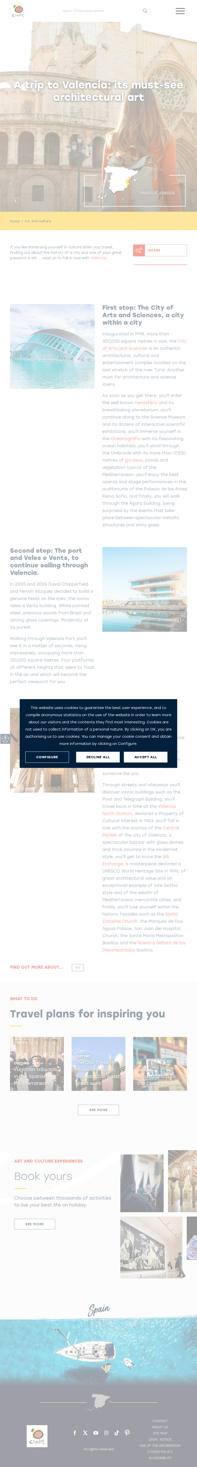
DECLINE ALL (98, 757)
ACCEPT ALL (145, 757)
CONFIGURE (47, 757)
